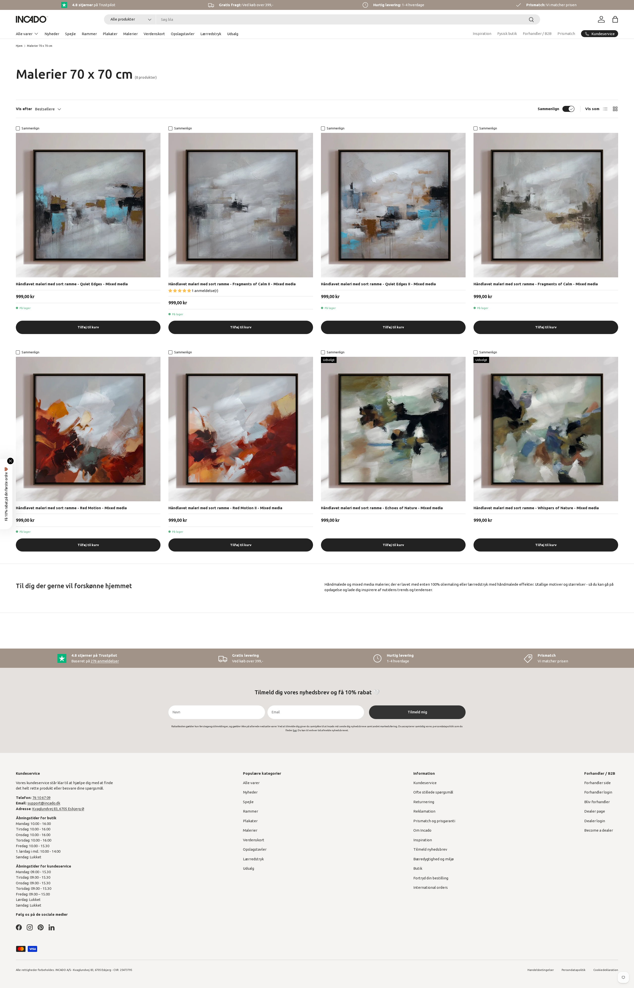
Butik (417, 868)
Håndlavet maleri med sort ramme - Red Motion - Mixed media (71, 508)
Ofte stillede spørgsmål (433, 792)
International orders (430, 887)
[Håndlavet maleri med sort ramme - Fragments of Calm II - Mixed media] (240, 205)
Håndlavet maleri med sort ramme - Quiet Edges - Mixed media (72, 284)
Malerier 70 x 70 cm (39, 45)
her (295, 730)
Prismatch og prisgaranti (434, 821)
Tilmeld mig (417, 712)
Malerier (130, 34)
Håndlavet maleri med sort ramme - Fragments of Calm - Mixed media (536, 284)
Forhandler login (598, 792)
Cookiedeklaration (605, 969)
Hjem (19, 45)
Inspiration (482, 33)
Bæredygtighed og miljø (433, 859)
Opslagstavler (182, 34)
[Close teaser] (10, 461)
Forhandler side (597, 783)
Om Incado (422, 830)
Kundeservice (425, 783)
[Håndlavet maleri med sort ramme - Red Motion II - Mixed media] (240, 429)
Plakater (110, 34)
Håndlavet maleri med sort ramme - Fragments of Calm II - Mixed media (232, 284)
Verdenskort (154, 34)
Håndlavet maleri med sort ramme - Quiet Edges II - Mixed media (378, 284)
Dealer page (594, 811)
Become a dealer (598, 830)
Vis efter (24, 109)
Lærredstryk (210, 34)
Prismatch (566, 33)
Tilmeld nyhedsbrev (430, 849)
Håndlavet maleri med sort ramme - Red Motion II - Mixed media (225, 508)
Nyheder (52, 34)
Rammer (89, 34)
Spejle (70, 34)
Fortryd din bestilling (430, 878)
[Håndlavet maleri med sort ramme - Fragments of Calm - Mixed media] (546, 205)
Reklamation (424, 811)
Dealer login (594, 821)
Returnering (423, 802)
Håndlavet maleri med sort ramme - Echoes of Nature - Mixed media (382, 508)
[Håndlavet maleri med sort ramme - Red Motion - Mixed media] (88, 429)
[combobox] (322, 19)
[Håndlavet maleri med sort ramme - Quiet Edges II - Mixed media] (393, 205)
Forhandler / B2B (537, 33)
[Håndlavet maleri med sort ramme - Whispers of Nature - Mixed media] (546, 429)
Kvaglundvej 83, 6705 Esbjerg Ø (58, 809)
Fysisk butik (507, 33)
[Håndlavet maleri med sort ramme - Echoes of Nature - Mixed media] (393, 429)
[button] (615, 19)
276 (105, 661)
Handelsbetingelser (541, 969)
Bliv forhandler (597, 802)
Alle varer (24, 34)
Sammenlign (548, 109)
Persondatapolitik (573, 969)
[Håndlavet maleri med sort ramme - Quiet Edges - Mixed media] (88, 205)
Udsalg (232, 34)
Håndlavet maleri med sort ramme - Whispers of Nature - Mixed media (536, 508)
